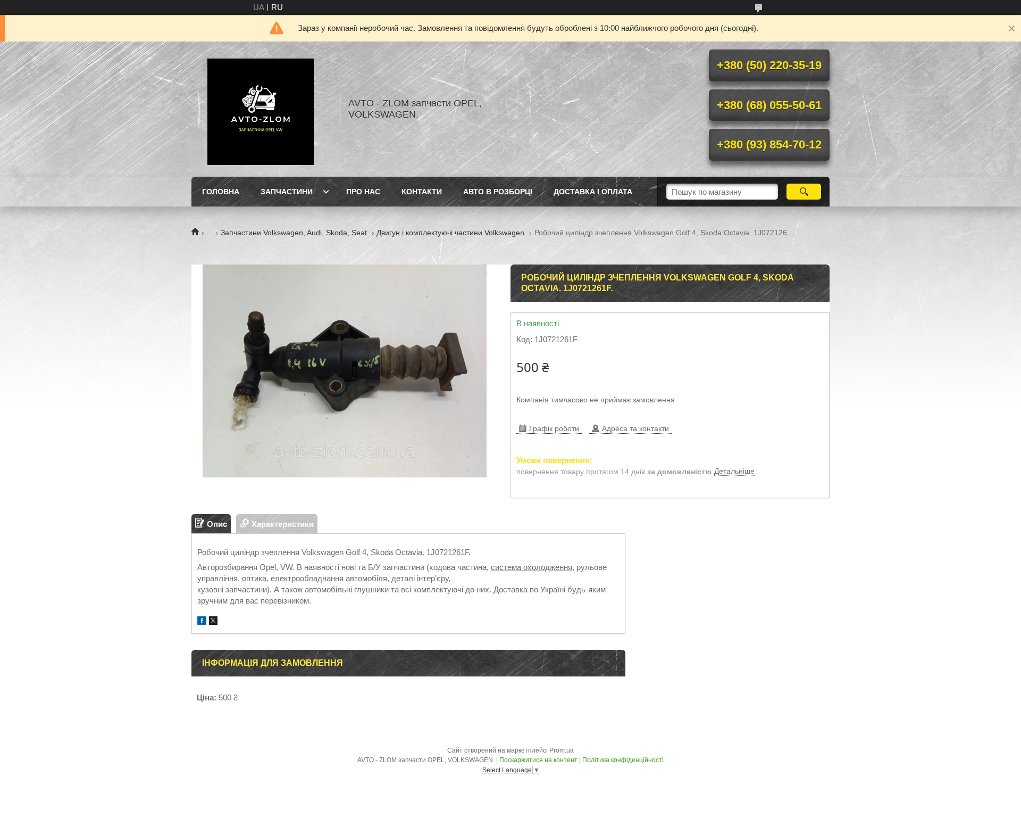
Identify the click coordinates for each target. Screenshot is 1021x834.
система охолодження (531, 567)
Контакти (421, 191)
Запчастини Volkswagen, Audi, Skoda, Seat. (295, 232)
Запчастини (287, 191)
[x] (213, 621)
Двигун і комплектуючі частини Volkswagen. (451, 232)
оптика (254, 578)
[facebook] (201, 621)
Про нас (363, 191)
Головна (220, 191)
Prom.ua (561, 750)
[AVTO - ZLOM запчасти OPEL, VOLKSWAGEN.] (260, 109)
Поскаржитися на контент (538, 760)
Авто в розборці (497, 191)
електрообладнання (307, 578)
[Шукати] (803, 192)
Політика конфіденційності (623, 760)
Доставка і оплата (593, 191)
